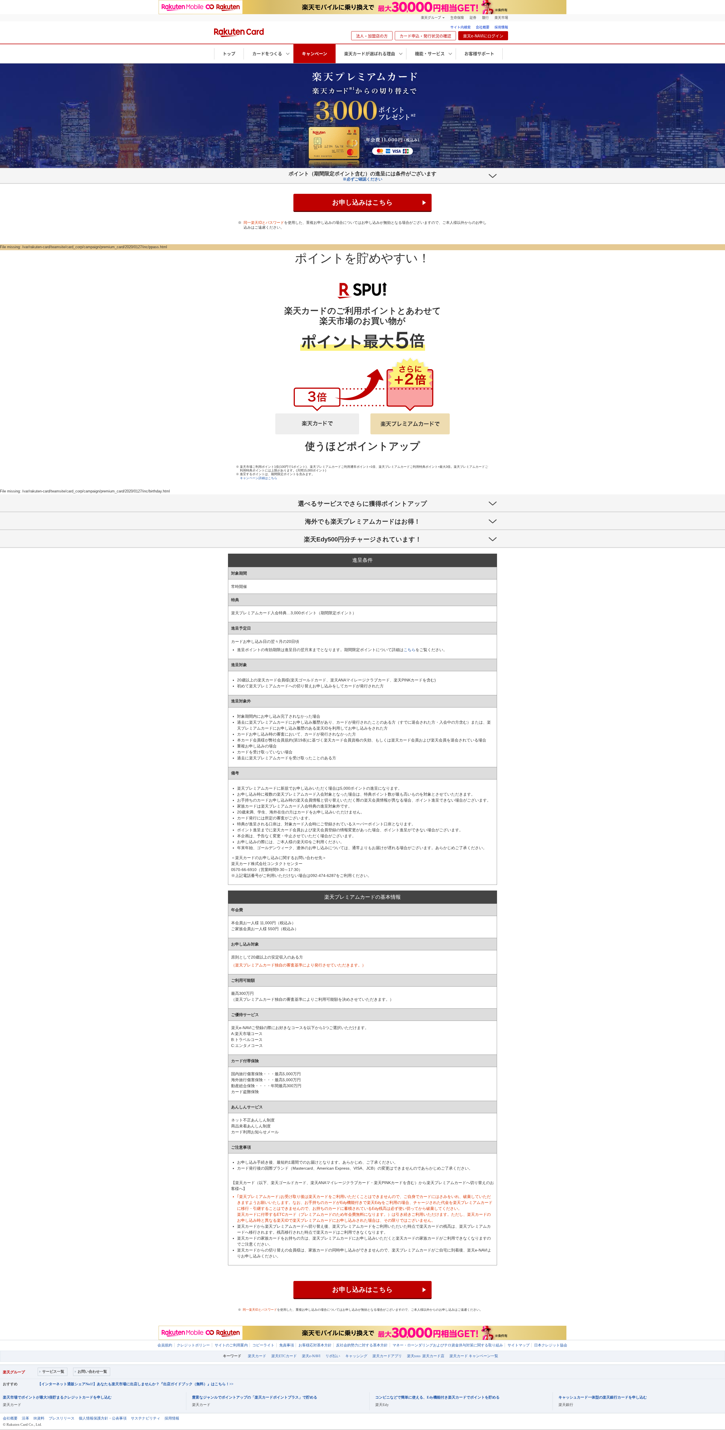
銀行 (485, 17)
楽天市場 (501, 17)
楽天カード (257, 1356)
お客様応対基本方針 (315, 1345)
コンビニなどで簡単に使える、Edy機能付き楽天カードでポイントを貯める (437, 1397)
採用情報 (501, 27)
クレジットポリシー (193, 1345)
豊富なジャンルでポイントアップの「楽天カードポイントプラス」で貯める (254, 1397)
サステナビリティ (145, 1418)
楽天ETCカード (284, 1356)
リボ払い (332, 1356)
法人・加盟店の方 (372, 36)
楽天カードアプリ (387, 1356)
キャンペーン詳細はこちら (258, 478)
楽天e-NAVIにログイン (483, 36)
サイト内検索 (460, 27)
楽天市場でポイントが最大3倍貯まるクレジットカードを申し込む (57, 1397)
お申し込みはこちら (362, 202)
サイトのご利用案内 (231, 1345)
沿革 (25, 1418)
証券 (473, 17)
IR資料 (38, 1418)
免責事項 (286, 1345)
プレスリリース (61, 1418)
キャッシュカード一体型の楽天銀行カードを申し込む (602, 1397)
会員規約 (164, 1345)
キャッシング (356, 1356)
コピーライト (263, 1345)
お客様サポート (479, 53)
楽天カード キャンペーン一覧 (473, 1356)
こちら (409, 649)
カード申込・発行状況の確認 (425, 36)
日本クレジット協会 (550, 1345)
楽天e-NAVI (311, 1356)
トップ (229, 53)
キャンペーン (314, 53)
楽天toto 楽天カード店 (425, 1356)
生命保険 (457, 17)
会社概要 (482, 27)
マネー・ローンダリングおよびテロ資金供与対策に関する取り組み (448, 1345)
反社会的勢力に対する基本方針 (362, 1345)
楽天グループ (431, 17)
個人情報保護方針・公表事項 (103, 1418)
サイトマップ (519, 1345)
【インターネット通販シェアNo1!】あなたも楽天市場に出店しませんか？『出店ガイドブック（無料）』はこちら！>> (135, 1384)
